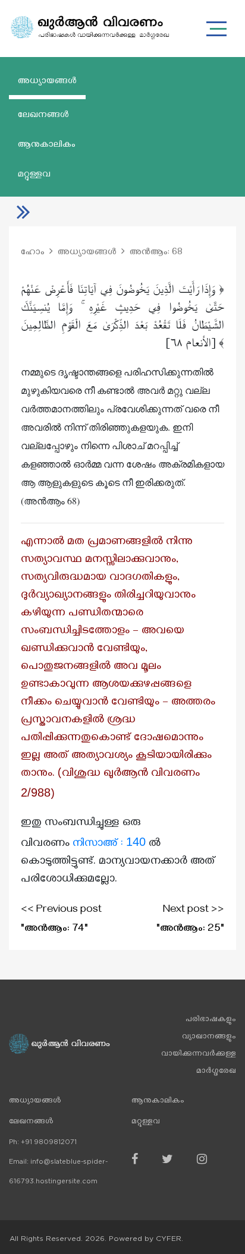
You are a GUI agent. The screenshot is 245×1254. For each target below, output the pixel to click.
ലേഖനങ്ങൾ (43, 116)
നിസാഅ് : (109, 844)
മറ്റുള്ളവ (34, 175)
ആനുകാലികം (47, 145)
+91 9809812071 (49, 1142)
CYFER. (169, 1238)
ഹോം (33, 253)
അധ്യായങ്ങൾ (47, 82)
